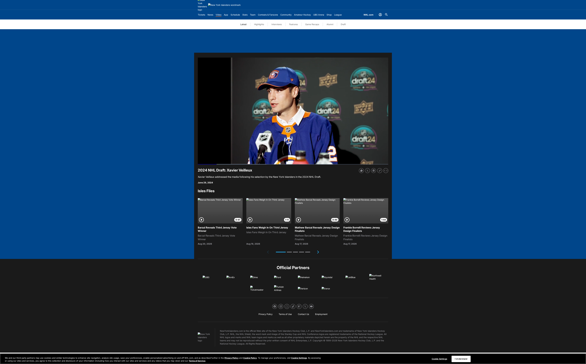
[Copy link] (379, 170)
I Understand (461, 359)
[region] (293, 358)
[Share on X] (367, 170)
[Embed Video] (385, 170)
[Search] (386, 14)
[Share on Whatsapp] (361, 170)
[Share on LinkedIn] (373, 170)
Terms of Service (197, 361)
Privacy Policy (231, 358)
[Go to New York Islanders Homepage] (224, 5)
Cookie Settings (299, 358)
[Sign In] (380, 14)
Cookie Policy (250, 358)
